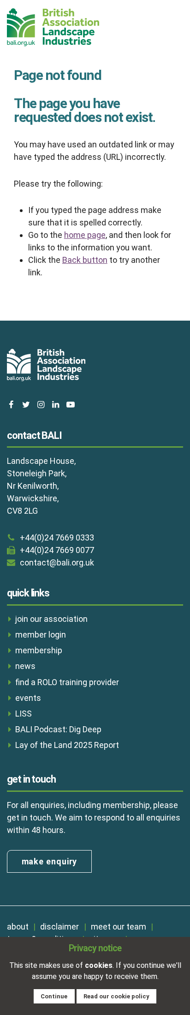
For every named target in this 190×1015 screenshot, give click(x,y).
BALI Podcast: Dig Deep (58, 729)
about (18, 926)
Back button (84, 260)
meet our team (118, 926)
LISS (23, 713)
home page (85, 235)
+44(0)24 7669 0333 (57, 537)
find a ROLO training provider (67, 682)
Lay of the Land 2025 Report (67, 745)
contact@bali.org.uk (57, 562)
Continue (54, 996)
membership (38, 650)
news (25, 666)
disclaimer (59, 926)
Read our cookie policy (116, 996)
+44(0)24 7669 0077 (57, 550)
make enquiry (49, 861)
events (28, 698)
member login (40, 634)
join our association (51, 619)
